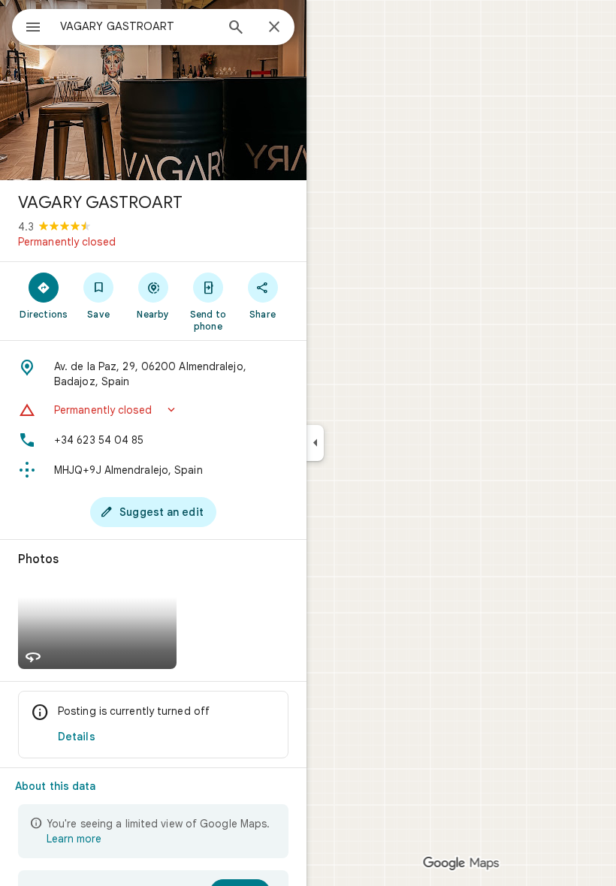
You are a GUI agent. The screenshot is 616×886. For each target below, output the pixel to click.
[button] (153, 410)
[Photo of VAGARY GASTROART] (153, 90)
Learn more (74, 838)
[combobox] (137, 26)
